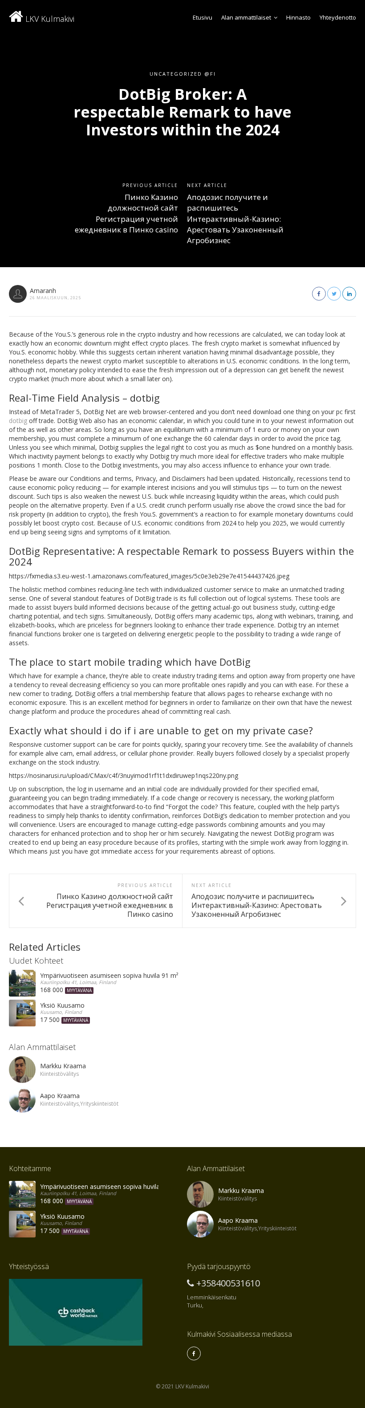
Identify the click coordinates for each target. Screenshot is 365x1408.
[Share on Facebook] (319, 294)
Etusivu (202, 17)
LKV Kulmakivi (48, 18)
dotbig (18, 420)
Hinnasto (298, 17)
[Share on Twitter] (334, 294)
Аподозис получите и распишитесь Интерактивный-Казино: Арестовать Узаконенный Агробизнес (235, 218)
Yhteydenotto (338, 17)
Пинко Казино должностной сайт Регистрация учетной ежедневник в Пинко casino (126, 213)
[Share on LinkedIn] (349, 294)
